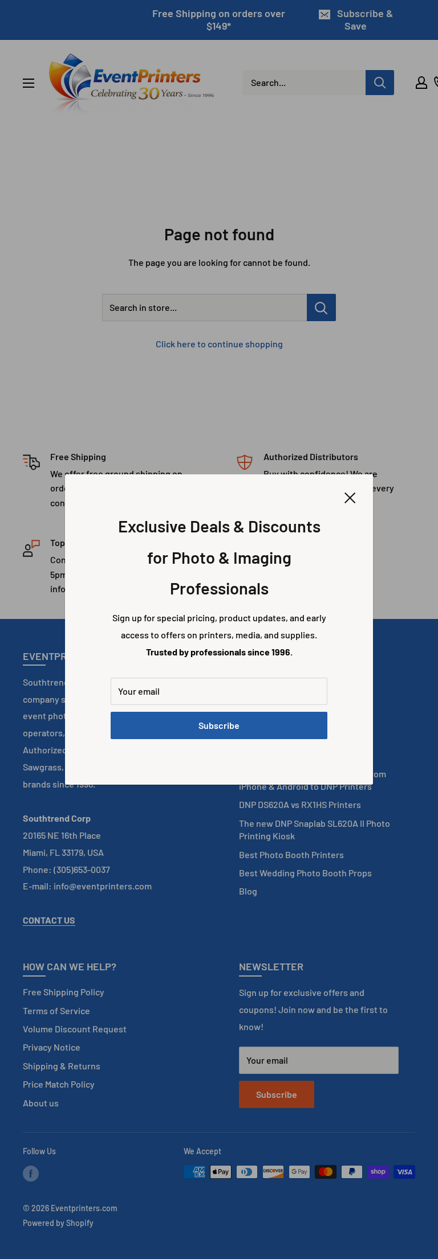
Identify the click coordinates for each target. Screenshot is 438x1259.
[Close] (350, 496)
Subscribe (219, 725)
